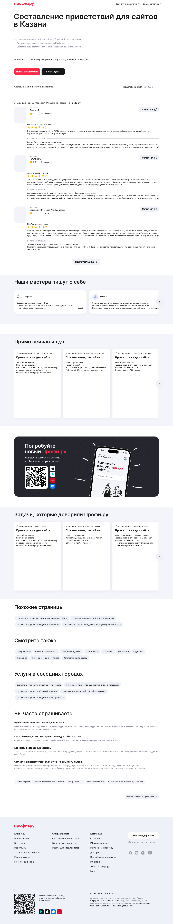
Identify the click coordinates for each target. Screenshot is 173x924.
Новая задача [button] (21, 838)
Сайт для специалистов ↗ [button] (66, 838)
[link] (27, 71)
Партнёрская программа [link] (103, 857)
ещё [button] (81, 308)
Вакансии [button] (95, 861)
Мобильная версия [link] (24, 861)
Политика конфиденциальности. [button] (117, 905)
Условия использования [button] (27, 852)
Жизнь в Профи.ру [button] (100, 866)
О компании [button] (96, 838)
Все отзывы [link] (20, 847)
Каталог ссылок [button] (22, 857)
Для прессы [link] (96, 852)
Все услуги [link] (19, 843)
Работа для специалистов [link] (65, 847)
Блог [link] (92, 871)
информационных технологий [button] (104, 900)
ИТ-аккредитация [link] (99, 843)
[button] (149, 109)
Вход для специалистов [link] (64, 843)
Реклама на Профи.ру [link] (101, 847)
